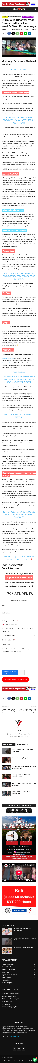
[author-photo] (19, 728)
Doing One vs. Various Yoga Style (23, 947)
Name (4, 605)
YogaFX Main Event (19, 372)
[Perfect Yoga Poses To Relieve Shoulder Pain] (7, 931)
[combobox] (5, 624)
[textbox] (17, 644)
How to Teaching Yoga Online (21, 758)
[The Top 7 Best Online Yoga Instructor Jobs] (6, 776)
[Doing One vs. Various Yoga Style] (7, 950)
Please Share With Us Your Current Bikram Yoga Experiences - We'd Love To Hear (16, 650)
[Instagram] (19, 1049)
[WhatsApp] (17, 33)
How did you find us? (8, 640)
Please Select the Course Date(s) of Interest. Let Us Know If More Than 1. (19, 630)
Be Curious (9, 13)
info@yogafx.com (14, 1036)
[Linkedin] (29, 33)
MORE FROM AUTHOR (23, 744)
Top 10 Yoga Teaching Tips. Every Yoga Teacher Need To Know (28, 711)
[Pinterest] (21, 33)
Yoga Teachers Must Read (28, 16)
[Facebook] (9, 33)
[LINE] (25, 33)
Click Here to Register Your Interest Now (15, 679)
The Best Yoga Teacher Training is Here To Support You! (9, 711)
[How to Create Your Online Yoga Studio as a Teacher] (6, 751)
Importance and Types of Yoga (15, 16)
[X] (13, 33)
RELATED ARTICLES (8, 744)
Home (3, 13)
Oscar (19, 730)
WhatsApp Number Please (10, 621)
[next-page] (6, 800)
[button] (3, 9)
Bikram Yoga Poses (7, 363)
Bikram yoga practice (8, 358)
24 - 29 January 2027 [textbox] (9, 635)
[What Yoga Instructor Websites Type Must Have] (6, 784)
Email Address (6, 613)
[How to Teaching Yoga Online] (6, 760)
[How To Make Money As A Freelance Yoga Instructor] (6, 767)
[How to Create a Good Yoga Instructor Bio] (6, 793)
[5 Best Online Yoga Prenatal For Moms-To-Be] (7, 941)
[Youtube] (23, 1049)
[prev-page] (3, 800)
